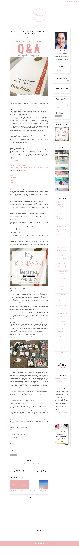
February (59, 216)
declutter (62, 347)
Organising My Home (61, 316)
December (59, 204)
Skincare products (15, 160)
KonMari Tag (32, 35)
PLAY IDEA (61, 319)
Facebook (33, 103)
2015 (57, 232)
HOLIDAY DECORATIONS (16, 179)
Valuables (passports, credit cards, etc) (19, 165)
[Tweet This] (20, 463)
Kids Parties (61, 300)
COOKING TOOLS (32, 173)
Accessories (13, 163)
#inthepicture (62, 261)
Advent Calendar (62, 266)
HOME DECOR (14, 180)
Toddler (61, 339)
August (58, 208)
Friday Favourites (62, 292)
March (58, 214)
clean (61, 342)
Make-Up (13, 162)
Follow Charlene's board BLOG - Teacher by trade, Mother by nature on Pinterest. (61, 380)
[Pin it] (33, 463)
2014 (57, 234)
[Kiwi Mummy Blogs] (61, 368)
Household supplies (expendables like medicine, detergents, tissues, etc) (26, 172)
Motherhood (61, 311)
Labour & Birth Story (62, 305)
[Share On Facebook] (24, 463)
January (59, 218)
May (58, 211)
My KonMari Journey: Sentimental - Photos (34, 245)
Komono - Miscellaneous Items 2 (17, 183)
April (58, 213)
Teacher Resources (17, 186)
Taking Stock (61, 336)
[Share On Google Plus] (29, 463)
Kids (62, 297)
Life (62, 308)
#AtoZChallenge (61, 250)
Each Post (58, 112)
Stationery (23, 170)
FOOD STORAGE (43, 173)
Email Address (61, 107)
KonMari (26, 35)
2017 (57, 202)
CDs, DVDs (13, 158)
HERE (30, 207)
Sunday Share (62, 334)
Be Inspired (16, 35)
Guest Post (62, 294)
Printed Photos (39, 410)
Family (62, 289)
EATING (26, 173)
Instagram (38, 103)
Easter (62, 284)
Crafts (28, 170)
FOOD (37, 173)
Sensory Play (61, 331)
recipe (62, 352)
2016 (57, 231)
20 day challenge (61, 263)
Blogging (21, 35)
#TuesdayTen (61, 255)
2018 (57, 201)
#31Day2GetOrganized (62, 247)
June (58, 209)
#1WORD (62, 245)
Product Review (61, 324)
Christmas (62, 276)
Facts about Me (61, 286)
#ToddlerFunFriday (61, 253)
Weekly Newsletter (13, 450)
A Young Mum (43, 217)
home (61, 350)
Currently (62, 278)
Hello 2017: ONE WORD (62, 229)
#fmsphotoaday (61, 258)
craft (61, 344)
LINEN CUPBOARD (15, 177)
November (59, 206)
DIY (62, 281)
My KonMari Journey (40, 35)
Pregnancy (62, 321)
